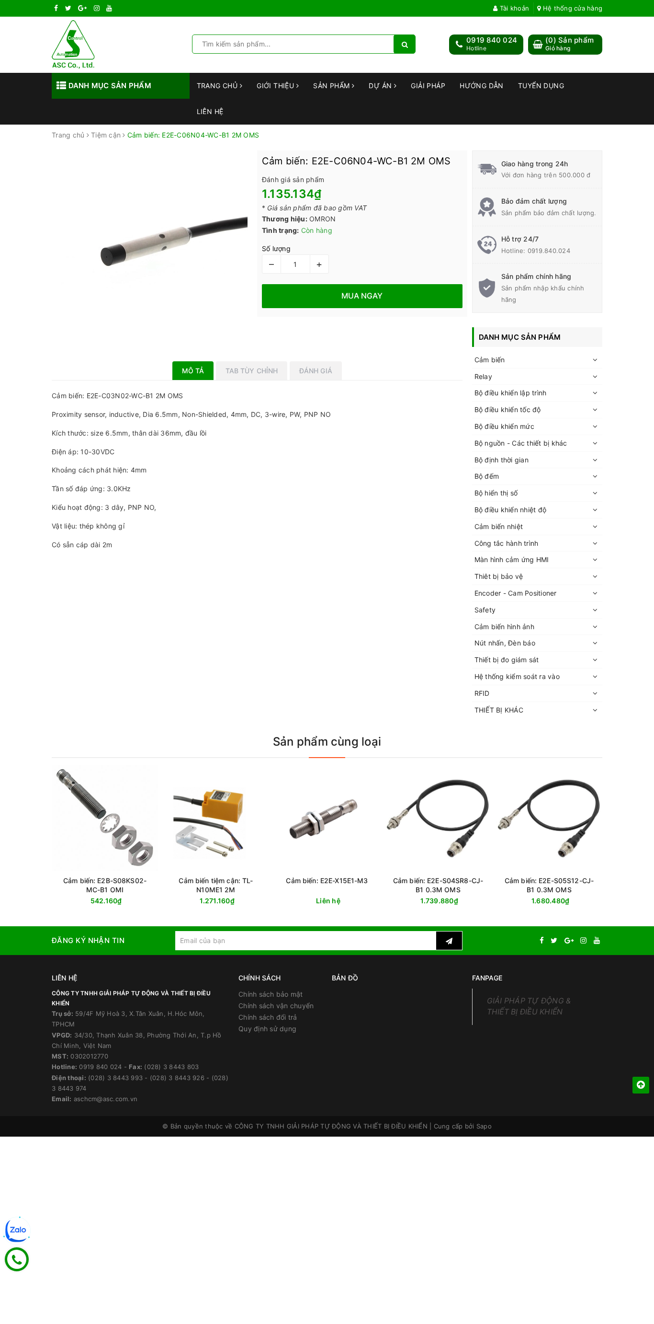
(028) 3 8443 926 (177, 1078)
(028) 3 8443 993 (115, 1078)
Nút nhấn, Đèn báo (504, 643)
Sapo (484, 1126)
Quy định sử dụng (267, 1029)
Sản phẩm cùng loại (327, 741)
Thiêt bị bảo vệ (498, 576)
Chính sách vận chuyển (276, 1006)
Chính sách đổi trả (267, 1017)
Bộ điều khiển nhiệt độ (510, 510)
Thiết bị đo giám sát (506, 660)
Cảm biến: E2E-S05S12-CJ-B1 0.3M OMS (549, 885)
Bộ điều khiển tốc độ (507, 409)
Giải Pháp (428, 85)
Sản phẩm (332, 85)
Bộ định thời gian (501, 460)
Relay (483, 376)
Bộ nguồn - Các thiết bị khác (520, 443)
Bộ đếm (486, 476)
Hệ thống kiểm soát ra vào (517, 676)
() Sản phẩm (569, 43)
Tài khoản (513, 8)
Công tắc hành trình (506, 543)
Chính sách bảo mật (270, 994)
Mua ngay (234, 901)
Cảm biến (489, 360)
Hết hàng (122, 901)
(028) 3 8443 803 (171, 1067)
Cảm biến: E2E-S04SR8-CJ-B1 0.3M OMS (438, 885)
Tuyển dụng (541, 85)
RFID (482, 693)
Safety (485, 610)
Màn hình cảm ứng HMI (511, 559)
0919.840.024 (549, 250)
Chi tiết (344, 901)
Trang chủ (218, 85)
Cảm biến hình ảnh (504, 626)
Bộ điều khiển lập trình (510, 393)
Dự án (381, 85)
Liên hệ (210, 111)
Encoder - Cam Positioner (515, 593)
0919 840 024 (491, 40)
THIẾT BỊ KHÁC (498, 710)
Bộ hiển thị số (496, 493)
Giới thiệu (276, 85)
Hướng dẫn (482, 85)
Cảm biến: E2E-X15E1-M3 (327, 880)
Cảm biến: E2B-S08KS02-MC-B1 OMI (105, 885)
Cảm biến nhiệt (498, 526)
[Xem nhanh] (155, 900)
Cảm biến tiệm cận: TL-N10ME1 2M (216, 885)
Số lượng (276, 248)
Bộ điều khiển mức (504, 426)
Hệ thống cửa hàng (571, 8)
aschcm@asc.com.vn (105, 1099)
